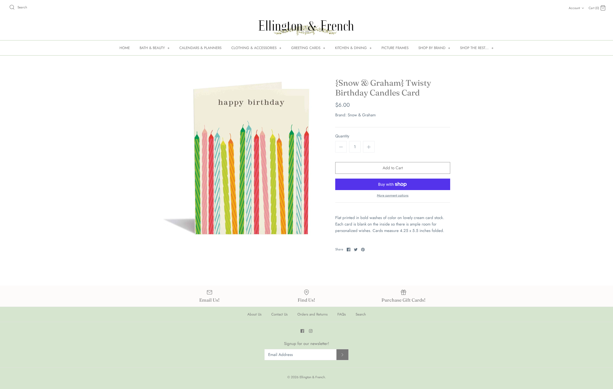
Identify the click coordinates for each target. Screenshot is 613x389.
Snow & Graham (362, 115)
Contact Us (279, 314)
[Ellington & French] (306, 27)
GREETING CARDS (308, 48)
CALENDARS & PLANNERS (200, 48)
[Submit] (342, 354)
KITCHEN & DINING (353, 48)
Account (574, 8)
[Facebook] (302, 331)
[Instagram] (310, 331)
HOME (124, 48)
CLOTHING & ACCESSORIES (256, 48)
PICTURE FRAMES (395, 48)
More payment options (393, 195)
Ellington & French (312, 377)
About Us (254, 314)
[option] (242, 157)
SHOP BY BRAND (434, 48)
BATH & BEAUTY (155, 48)
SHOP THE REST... (477, 48)
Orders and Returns (312, 314)
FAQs (341, 314)
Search (361, 314)
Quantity (342, 136)
